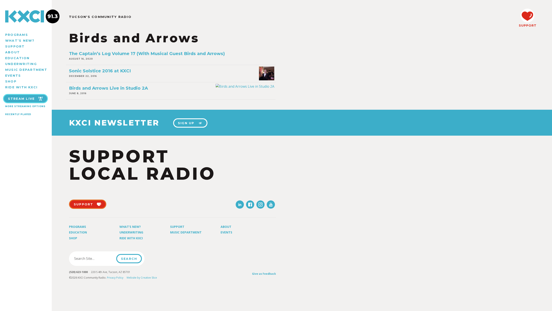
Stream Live (21, 99)
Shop (11, 81)
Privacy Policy (115, 277)
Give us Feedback (264, 274)
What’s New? (20, 41)
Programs (16, 35)
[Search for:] (94, 258)
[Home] (26, 16)
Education (17, 58)
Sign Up (186, 123)
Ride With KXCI (21, 87)
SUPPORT (527, 25)
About (12, 52)
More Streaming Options (25, 106)
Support (15, 46)
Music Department (26, 70)
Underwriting (21, 64)
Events (13, 76)
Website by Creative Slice (142, 277)
